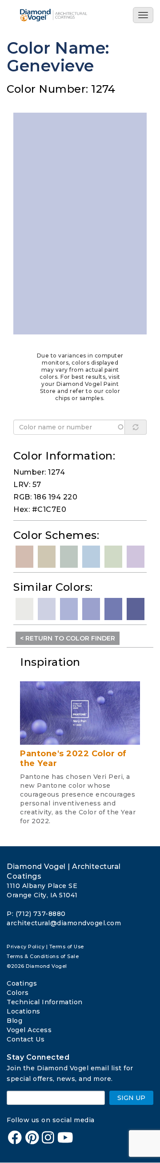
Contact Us (25, 1039)
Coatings (22, 983)
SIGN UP (131, 1098)
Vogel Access (29, 1030)
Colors (17, 993)
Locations (23, 1011)
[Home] (56, 15)
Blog (14, 1021)
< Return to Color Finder (67, 638)
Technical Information (45, 1002)
